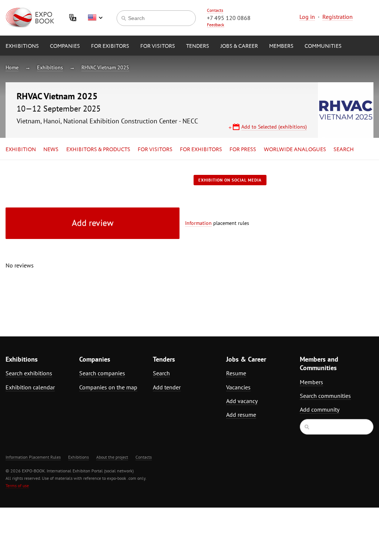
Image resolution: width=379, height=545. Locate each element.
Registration (337, 16)
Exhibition (21, 149)
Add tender (167, 387)
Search (343, 149)
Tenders (197, 46)
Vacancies (238, 387)
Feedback (215, 24)
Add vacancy (242, 401)
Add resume (241, 414)
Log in (307, 16)
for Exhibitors (201, 149)
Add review (93, 223)
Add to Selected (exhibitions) (274, 126)
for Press (242, 149)
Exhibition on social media (230, 180)
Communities (323, 46)
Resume (236, 373)
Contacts (215, 10)
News (50, 149)
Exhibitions (22, 46)
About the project (112, 457)
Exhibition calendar (30, 387)
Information (198, 223)
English (95, 17)
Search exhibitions (29, 373)
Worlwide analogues (295, 149)
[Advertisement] (328, 240)
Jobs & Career (239, 46)
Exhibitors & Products (98, 149)
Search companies (102, 373)
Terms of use (17, 485)
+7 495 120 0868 (229, 17)
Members (281, 46)
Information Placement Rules (33, 457)
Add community (319, 409)
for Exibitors (110, 46)
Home (12, 67)
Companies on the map (108, 387)
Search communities (325, 395)
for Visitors (157, 46)
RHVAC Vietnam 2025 (105, 67)
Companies (65, 46)
